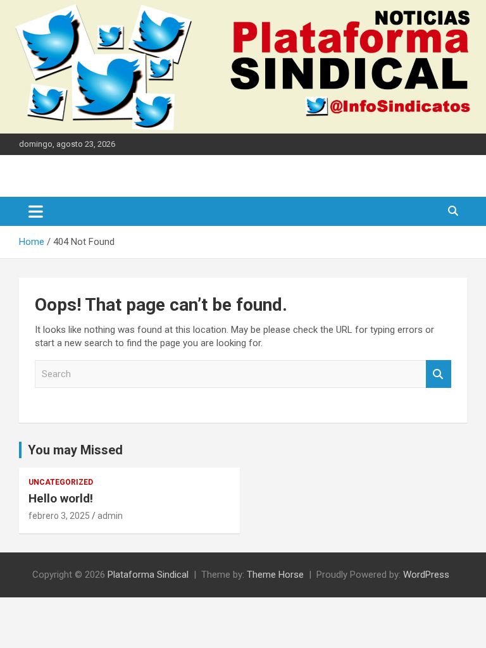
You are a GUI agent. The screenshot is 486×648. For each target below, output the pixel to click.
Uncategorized (60, 482)
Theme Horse (275, 574)
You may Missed (75, 450)
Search (438, 374)
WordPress (426, 574)
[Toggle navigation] (36, 211)
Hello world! (60, 498)
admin (110, 516)
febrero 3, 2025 (59, 516)
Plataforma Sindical (148, 574)
